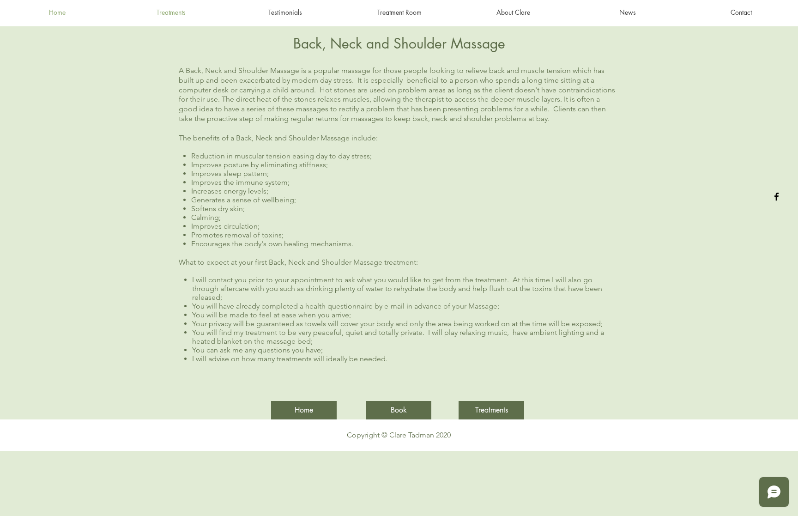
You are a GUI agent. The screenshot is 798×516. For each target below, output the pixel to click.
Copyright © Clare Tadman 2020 (399, 435)
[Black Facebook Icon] (776, 196)
